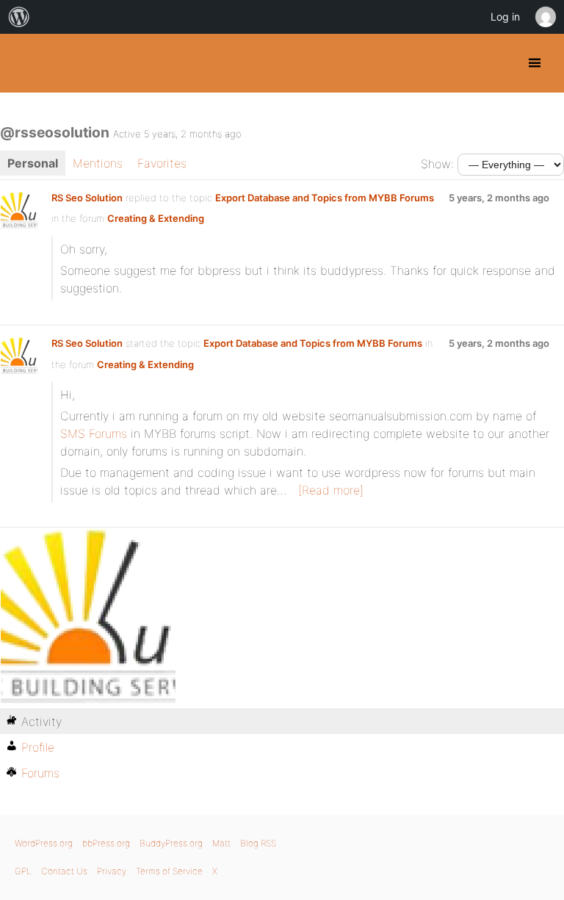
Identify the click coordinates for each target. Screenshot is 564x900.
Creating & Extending (155, 218)
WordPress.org (44, 843)
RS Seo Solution (87, 198)
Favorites (162, 163)
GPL (23, 870)
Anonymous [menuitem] (545, 17)
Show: (437, 163)
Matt (221, 843)
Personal (32, 163)
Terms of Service (169, 870)
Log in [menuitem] (505, 16)
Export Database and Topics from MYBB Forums (324, 198)
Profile (37, 747)
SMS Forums (93, 433)
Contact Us (64, 870)
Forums (40, 773)
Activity (41, 721)
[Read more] (331, 490)
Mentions (98, 163)
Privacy (111, 870)
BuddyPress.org (24, 63)
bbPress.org (106, 843)
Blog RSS (258, 843)
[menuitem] (19, 17)
